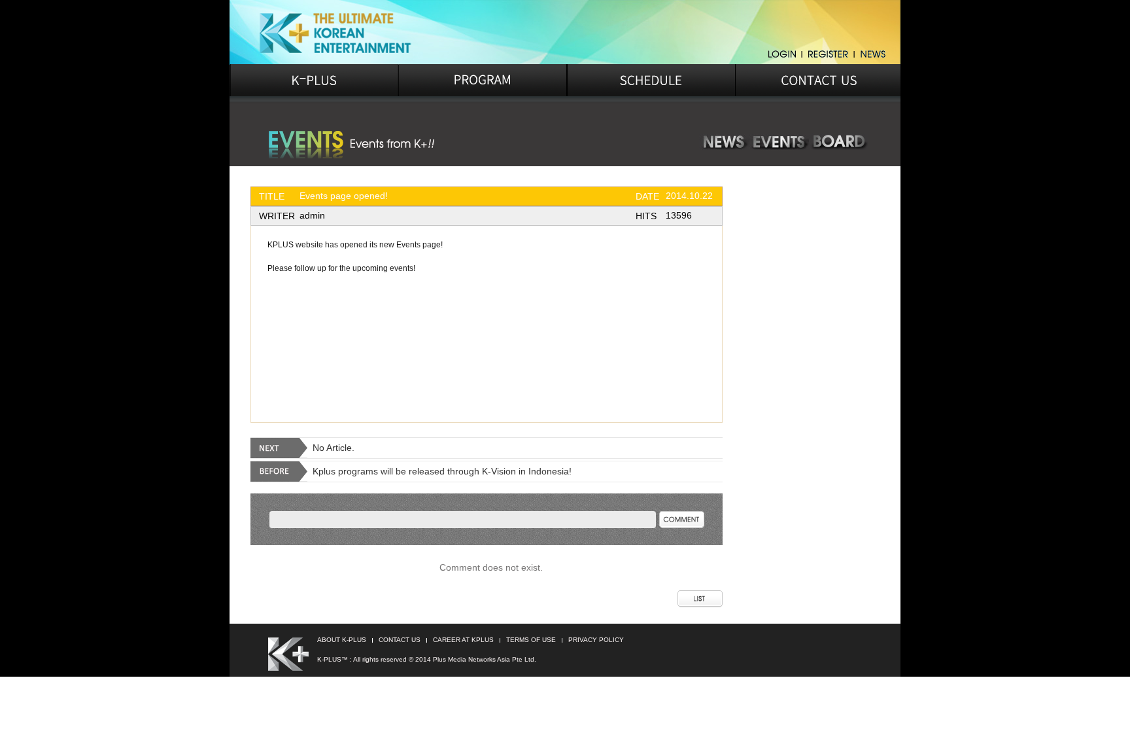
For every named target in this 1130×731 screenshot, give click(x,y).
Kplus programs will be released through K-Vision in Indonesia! (442, 471)
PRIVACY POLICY (596, 639)
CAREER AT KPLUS (463, 639)
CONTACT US (399, 639)
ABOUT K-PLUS (341, 639)
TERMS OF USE (531, 639)
